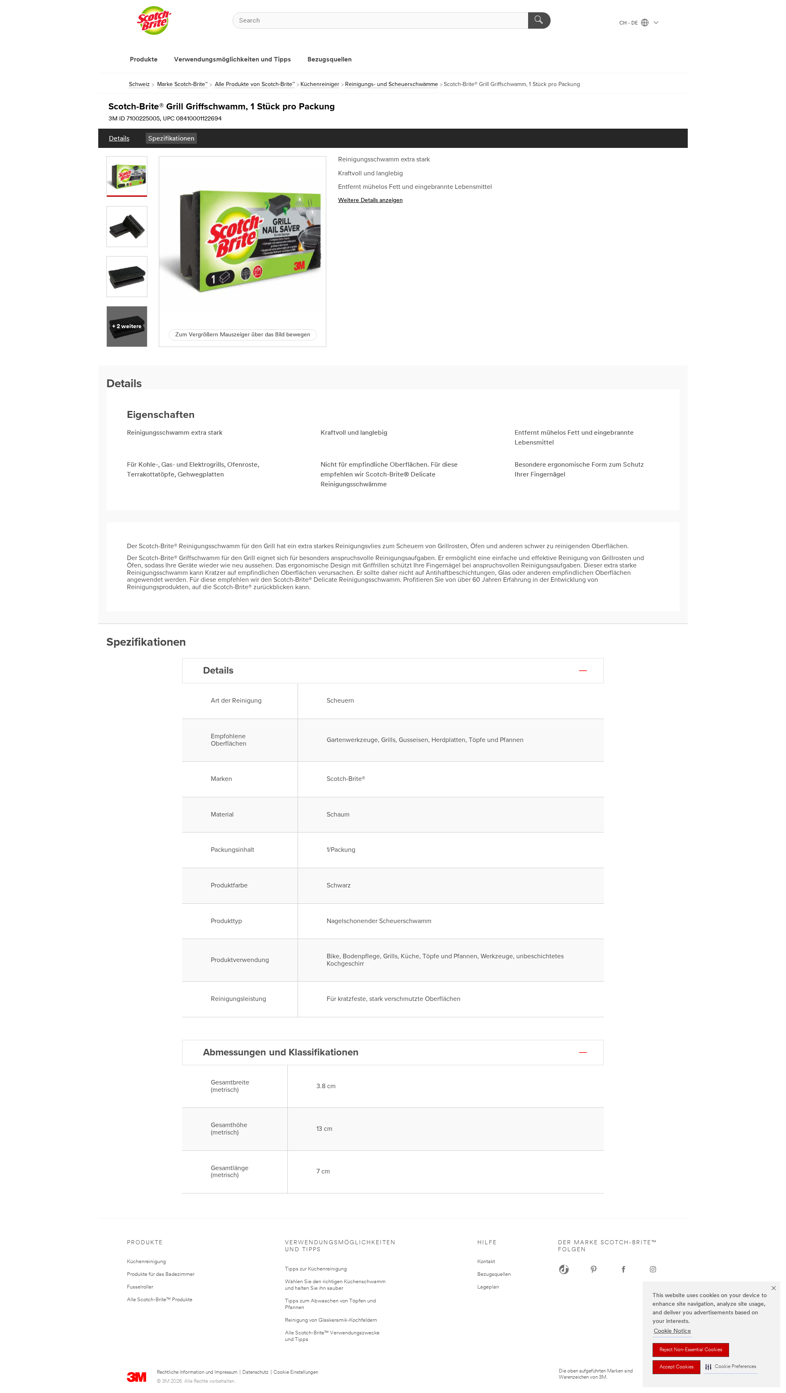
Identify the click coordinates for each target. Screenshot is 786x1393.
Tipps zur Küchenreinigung (316, 1269)
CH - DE (629, 23)
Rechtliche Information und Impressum (197, 1372)
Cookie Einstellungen (295, 1372)
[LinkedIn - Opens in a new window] (593, 1269)
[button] (731, 1367)
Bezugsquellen (329, 60)
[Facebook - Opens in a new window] (623, 1269)
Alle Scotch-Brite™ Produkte (159, 1299)
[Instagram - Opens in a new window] (653, 1269)
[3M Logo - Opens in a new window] (154, 20)
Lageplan (488, 1287)
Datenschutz (255, 1372)
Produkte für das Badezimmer (160, 1274)
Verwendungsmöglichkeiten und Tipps (232, 60)
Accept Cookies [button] (676, 1367)
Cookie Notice (672, 1331)
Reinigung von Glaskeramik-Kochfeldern (331, 1320)
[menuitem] (119, 138)
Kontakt (486, 1261)
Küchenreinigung (146, 1261)
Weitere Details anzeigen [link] (370, 200)
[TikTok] (564, 1269)
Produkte (144, 60)
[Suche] (539, 20)
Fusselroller (140, 1287)
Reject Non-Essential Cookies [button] (691, 1350)
